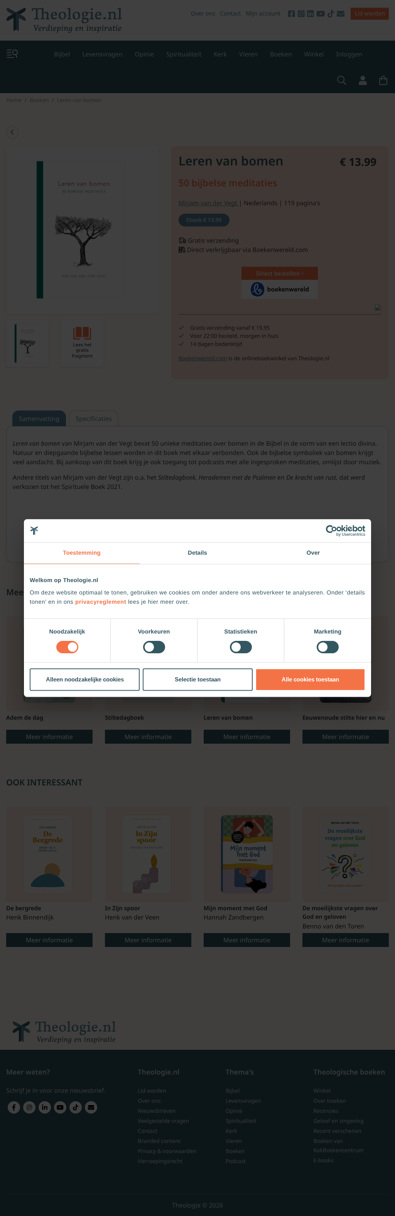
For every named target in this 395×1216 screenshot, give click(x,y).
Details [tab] (197, 553)
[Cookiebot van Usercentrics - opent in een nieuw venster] (331, 530)
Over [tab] (313, 553)
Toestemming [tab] (82, 553)
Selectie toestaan (198, 679)
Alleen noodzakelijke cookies (85, 679)
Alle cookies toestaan (310, 679)
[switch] (154, 647)
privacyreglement (100, 602)
